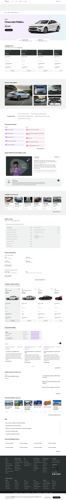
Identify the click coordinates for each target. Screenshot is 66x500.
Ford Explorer (26, 488)
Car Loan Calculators (36, 460)
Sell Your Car (26, 460)
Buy (12, 1)
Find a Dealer (7, 467)
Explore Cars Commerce (55, 460)
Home (6, 12)
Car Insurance (35, 467)
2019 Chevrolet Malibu (52, 443)
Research (20, 1)
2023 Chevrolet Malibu (24, 443)
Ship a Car (34, 463)
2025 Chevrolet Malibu (9, 443)
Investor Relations (27, 492)
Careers (33, 492)
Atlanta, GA (44, 467)
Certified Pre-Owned (8, 463)
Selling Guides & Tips (27, 465)
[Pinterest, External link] (60, 474)
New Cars (6, 462)
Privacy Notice (13, 496)
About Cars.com (15, 492)
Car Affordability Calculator (37, 462)
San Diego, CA (45, 471)
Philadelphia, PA (45, 468)
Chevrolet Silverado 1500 (46, 483)
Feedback (51, 492)
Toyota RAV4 (7, 481)
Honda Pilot (16, 486)
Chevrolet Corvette (46, 481)
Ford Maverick (26, 481)
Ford (25, 480)
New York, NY (45, 470)
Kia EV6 (53, 488)
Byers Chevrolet (37, 407)
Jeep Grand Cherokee (37, 483)
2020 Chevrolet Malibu (38, 447)
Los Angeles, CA (45, 463)
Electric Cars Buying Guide (9, 471)
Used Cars (6, 460)
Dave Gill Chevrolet (17, 407)
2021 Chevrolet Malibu (38, 443)
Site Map (34, 470)
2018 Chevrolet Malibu (52, 447)
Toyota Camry (7, 486)
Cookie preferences (48, 497)
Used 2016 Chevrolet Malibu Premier (18, 206)
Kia (52, 480)
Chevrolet (12, 12)
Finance (26, 1)
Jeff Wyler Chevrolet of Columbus (56, 408)
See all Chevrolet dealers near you (54, 414)
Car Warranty (35, 465)
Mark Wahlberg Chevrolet (8, 407)
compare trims (19, 47)
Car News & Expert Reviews (19, 462)
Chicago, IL (44, 460)
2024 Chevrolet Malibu (9, 447)
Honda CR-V (17, 481)
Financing (6, 472)
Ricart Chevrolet (47, 407)
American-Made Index (18, 468)
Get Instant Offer (26, 462)
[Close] (65, 494)
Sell (16, 1)
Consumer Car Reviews (18, 460)
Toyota (6, 480)
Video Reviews (17, 470)
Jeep (34, 480)
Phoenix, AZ (44, 465)
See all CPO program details (40, 279)
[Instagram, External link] (58, 474)
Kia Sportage (54, 481)
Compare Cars (17, 463)
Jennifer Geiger (37, 157)
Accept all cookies (56, 497)
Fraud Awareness (45, 492)
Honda (16, 480)
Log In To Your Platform (55, 462)
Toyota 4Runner (7, 488)
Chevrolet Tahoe (45, 486)
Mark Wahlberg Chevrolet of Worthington (28, 408)
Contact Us (21, 492)
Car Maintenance (36, 468)
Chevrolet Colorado (46, 488)
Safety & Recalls (17, 467)
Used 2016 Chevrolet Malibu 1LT (8, 206)
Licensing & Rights (38, 492)
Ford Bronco (26, 483)
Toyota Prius (7, 483)
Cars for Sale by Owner (8, 465)
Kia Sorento (54, 483)
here (40, 172)
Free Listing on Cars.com (28, 463)
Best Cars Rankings (17, 465)
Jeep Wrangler (36, 481)
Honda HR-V (17, 488)
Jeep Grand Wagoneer (37, 486)
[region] (33, 496)
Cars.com (37, 496)
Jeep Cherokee (36, 488)
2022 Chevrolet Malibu (24, 447)
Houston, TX (44, 462)
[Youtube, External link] (56, 474)
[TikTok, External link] (52, 474)
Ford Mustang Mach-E (27, 486)
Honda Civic (16, 483)
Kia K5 (53, 486)
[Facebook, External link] (54, 474)
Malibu (16, 12)
